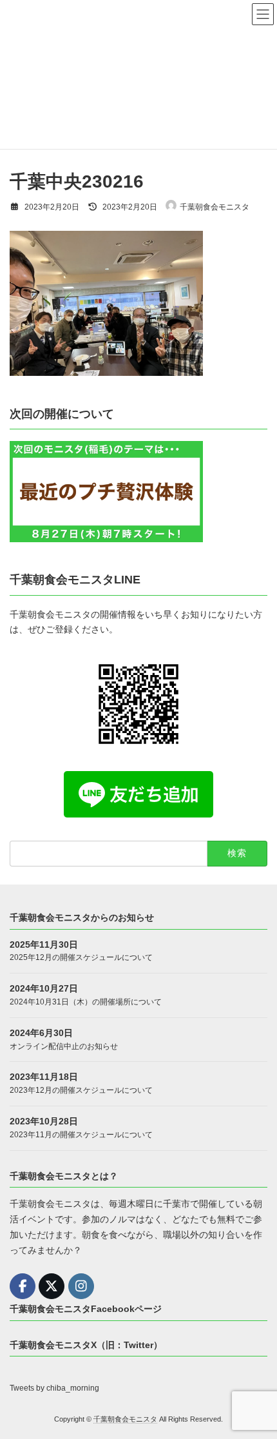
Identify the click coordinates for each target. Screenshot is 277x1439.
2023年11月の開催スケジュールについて (81, 1134)
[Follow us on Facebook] (22, 1286)
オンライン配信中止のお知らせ (64, 1045)
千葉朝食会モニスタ (125, 1419)
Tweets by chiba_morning (54, 1388)
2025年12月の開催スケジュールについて (81, 957)
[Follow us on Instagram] (81, 1286)
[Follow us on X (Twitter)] (51, 1286)
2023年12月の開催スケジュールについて (81, 1090)
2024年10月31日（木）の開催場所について (86, 1001)
